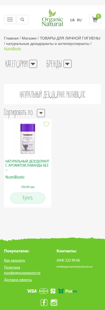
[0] (95, 21)
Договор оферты (18, 280)
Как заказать (14, 260)
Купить (28, 198)
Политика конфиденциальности (22, 270)
